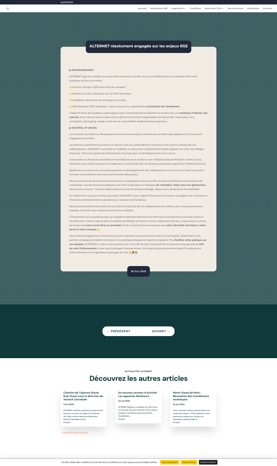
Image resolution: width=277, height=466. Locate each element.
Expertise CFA (213, 8)
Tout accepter (170, 462)
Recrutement (236, 8)
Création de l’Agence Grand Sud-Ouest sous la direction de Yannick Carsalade (83, 396)
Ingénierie (177, 8)
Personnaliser (208, 462)
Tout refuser (189, 462)
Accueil (142, 8)
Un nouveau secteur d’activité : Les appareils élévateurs (138, 394)
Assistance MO (159, 8)
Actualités (253, 8)
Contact (267, 8)
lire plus (66, 422)
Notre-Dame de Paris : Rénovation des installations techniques (191, 396)
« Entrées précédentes (74, 433)
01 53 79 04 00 (67, 2)
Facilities (195, 8)
